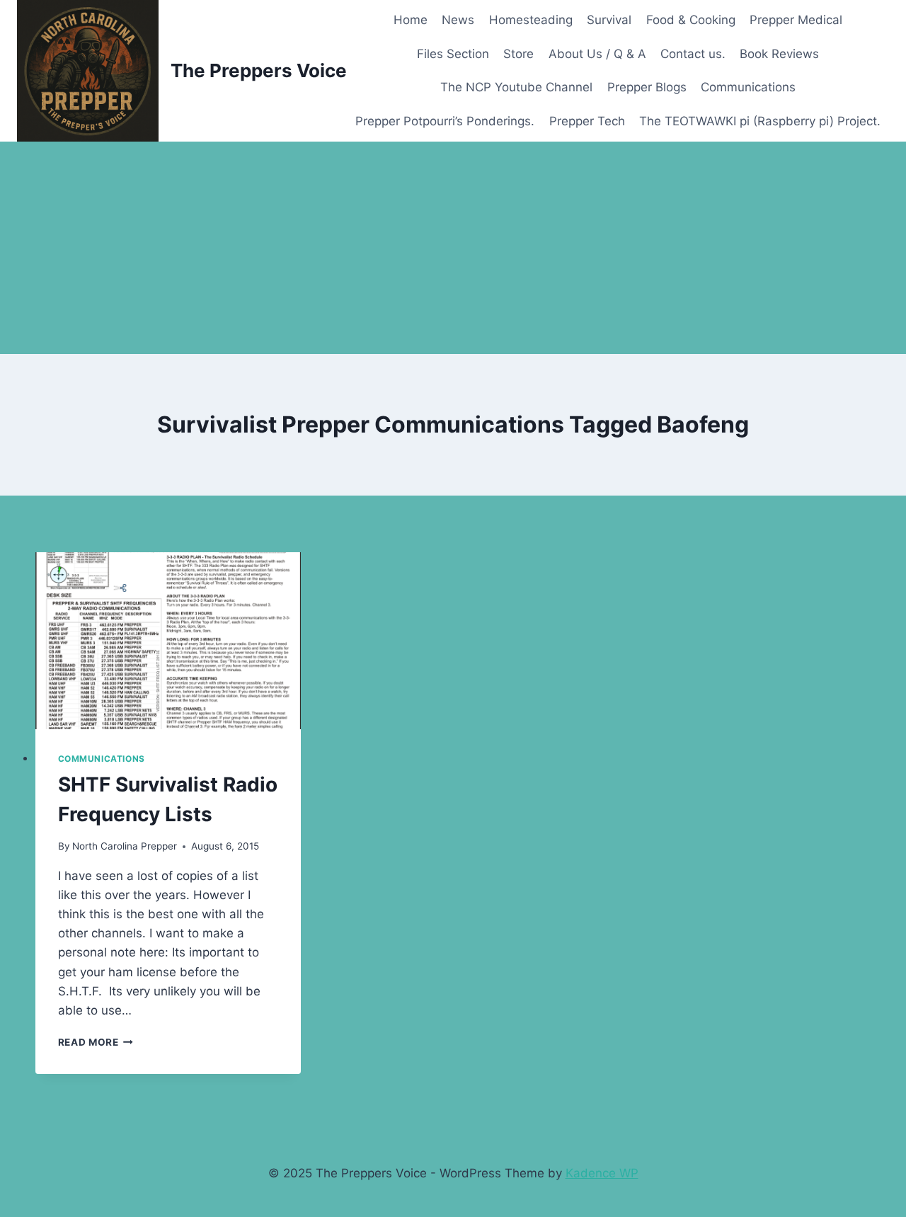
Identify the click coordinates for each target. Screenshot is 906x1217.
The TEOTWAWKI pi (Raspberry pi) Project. (760, 121)
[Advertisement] (453, 248)
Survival (609, 20)
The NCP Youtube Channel (516, 87)
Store (518, 54)
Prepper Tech (587, 121)
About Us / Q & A (597, 54)
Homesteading (531, 20)
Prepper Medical (796, 20)
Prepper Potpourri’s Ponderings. (444, 121)
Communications (748, 87)
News (458, 20)
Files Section (453, 54)
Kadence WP (602, 1173)
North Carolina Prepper (124, 846)
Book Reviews (779, 54)
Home (411, 20)
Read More (96, 1042)
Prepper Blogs (647, 87)
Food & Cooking (690, 20)
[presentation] (168, 640)
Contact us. (693, 54)
